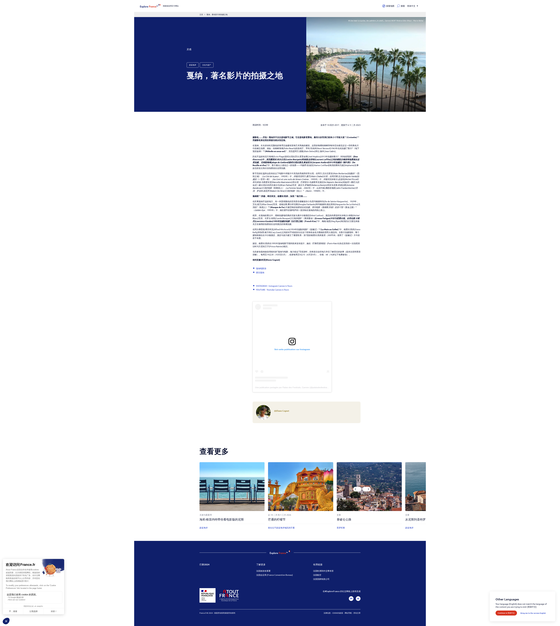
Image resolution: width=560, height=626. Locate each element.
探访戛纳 (260, 272)
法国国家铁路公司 (321, 579)
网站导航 (348, 613)
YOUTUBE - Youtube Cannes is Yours (272, 289)
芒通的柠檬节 (277, 519)
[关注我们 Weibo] (358, 598)
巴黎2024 (204, 564)
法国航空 (317, 575)
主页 (201, 14)
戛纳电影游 (261, 268)
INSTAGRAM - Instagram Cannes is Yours (274, 286)
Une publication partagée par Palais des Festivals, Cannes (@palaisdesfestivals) (292, 387)
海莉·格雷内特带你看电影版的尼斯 (222, 519)
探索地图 (390, 6)
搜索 (403, 6)
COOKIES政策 (337, 613)
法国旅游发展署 (263, 570)
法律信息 (327, 613)
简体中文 (411, 6)
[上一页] (357, 489)
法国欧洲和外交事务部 (323, 570)
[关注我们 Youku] (351, 598)
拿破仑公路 (344, 519)
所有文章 (357, 613)
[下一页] (367, 489)
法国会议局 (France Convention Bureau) (274, 575)
